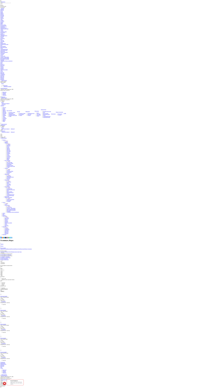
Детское (8, 170)
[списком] (1, 260)
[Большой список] (1, 261)
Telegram (4, 93)
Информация (2, 363)
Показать (2, 291)
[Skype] (10, 237)
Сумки (20, 251)
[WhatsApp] (8, 237)
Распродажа (22, 248)
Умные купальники (10, 199)
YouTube (4, 94)
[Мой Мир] (4, 237)
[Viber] (7, 237)
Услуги (6, 204)
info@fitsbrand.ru (4, 88)
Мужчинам (9, 181)
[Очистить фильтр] (1, 290)
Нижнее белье (9, 188)
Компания (7, 228)
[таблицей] (2, 260)
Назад (7, 140)
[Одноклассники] (2, 237)
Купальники (2, 251)
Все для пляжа (9, 162)
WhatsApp (4, 95)
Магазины (2, 365)
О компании (2, 362)
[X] (5, 237)
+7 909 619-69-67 (4, 80)
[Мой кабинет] (0, 133)
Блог (1, 367)
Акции (1, 368)
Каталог (6, 141)
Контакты (2, 366)
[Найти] (1, 4)
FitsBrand (8, 144)
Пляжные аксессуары (15, 251)
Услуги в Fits (9, 207)
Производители (3, 364)
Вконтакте (4, 92)
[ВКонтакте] (1, 237)
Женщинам (9, 176)
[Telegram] (11, 237)
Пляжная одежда (8, 251)
